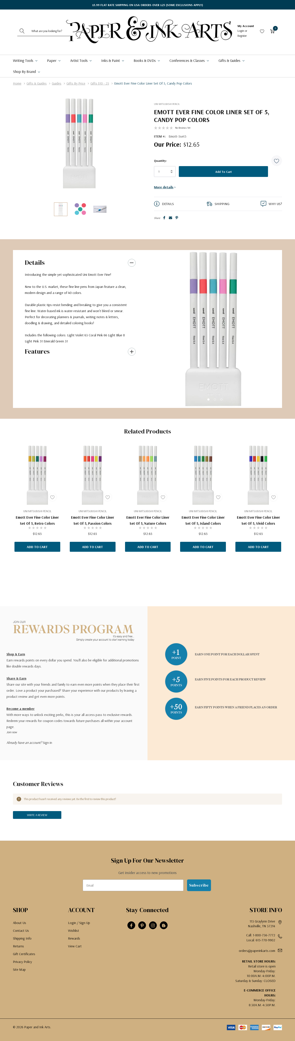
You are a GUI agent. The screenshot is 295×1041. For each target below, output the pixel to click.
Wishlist (73, 930)
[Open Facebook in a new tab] (131, 925)
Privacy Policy (22, 961)
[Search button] (22, 31)
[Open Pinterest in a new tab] (142, 925)
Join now (11, 732)
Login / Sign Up (79, 923)
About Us (19, 923)
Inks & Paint (111, 60)
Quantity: (160, 161)
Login (241, 31)
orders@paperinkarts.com (257, 950)
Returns (18, 946)
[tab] (208, 399)
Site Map (19, 969)
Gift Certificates (24, 954)
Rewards (74, 938)
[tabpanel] (213, 329)
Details (35, 262)
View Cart (75, 946)
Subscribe (199, 885)
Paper (52, 60)
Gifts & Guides (230, 60)
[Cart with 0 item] (272, 31)
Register (242, 36)
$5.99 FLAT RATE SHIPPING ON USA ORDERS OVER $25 (147, 5)
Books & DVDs (145, 60)
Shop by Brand (25, 71)
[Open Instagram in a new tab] (153, 925)
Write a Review (37, 815)
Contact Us (21, 930)
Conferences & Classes (188, 60)
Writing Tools (23, 60)
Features (37, 351)
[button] (276, 160)
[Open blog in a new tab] (163, 925)
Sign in (47, 742)
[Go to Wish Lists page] (262, 31)
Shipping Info (22, 938)
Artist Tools (79, 60)
